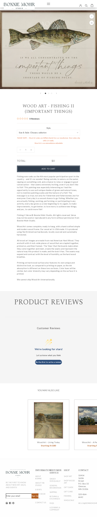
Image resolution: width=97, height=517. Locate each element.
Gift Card (68, 492)
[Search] (86, 5)
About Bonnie (38, 477)
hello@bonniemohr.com (84, 503)
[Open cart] (92, 5)
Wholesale (69, 500)
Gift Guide (68, 487)
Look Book (40, 494)
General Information (55, 487)
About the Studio (40, 484)
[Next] (56, 93)
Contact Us (40, 503)
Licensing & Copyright (55, 508)
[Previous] (40, 93)
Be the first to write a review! (48, 362)
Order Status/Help (55, 480)
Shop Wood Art (69, 482)
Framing (67, 496)
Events (38, 490)
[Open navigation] (48, 3)
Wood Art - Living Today (48, 442)
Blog (37, 498)
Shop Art (68, 476)
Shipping (53, 492)
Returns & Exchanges (55, 497)
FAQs (52, 503)
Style (48, 128)
